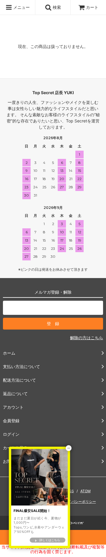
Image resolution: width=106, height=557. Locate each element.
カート (92, 7)
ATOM (85, 491)
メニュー (21, 7)
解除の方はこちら (86, 337)
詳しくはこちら (49, 540)
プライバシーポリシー (78, 501)
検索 (56, 7)
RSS (70, 491)
